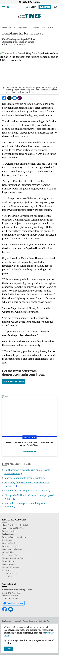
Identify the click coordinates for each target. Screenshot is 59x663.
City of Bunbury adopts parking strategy (26, 490)
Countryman (7, 540)
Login (33, 7)
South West (35, 27)
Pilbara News (7, 570)
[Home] (8, 7)
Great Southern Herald (10, 546)
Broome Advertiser (9, 531)
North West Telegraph (10, 567)
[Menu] (3, 7)
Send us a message (15, 603)
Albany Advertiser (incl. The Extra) (15, 525)
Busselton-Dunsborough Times (14, 27)
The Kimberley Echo (9, 555)
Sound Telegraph (8, 576)
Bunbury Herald (8, 534)
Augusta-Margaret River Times (13, 528)
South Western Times (10, 573)
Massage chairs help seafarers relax (23, 478)
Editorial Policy (45, 621)
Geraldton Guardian (9, 543)
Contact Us (6, 621)
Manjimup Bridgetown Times (13, 558)
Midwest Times (8, 561)
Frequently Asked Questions (25, 621)
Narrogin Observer (9, 564)
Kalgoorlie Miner (8, 552)
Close (8, 648)
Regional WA (47, 27)
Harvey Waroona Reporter (12, 549)
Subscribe (45, 7)
